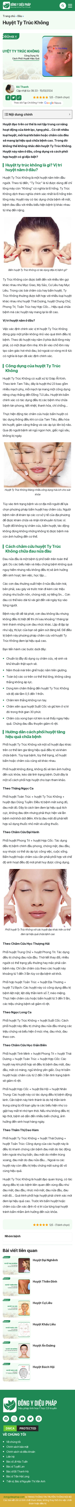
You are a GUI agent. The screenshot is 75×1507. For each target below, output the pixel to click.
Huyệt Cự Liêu (42, 1303)
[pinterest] (38, 1419)
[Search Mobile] (63, 5)
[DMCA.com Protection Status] (21, 1428)
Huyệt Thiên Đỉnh (45, 1281)
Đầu (19, 16)
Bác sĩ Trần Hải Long (17, 1476)
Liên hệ (10, 1456)
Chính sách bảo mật (17, 1446)
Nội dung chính (20, 114)
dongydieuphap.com (14, 1496)
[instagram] (14, 1419)
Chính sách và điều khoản (20, 1451)
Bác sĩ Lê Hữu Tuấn (17, 1461)
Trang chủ (9, 16)
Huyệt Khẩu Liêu (44, 1324)
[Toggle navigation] (70, 5)
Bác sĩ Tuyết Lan (15, 1466)
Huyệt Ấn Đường (44, 1345)
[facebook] (6, 1419)
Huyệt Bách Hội (43, 1367)
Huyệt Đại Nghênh (45, 1260)
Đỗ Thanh (22, 86)
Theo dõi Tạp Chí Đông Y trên (29, 102)
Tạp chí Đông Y (37, 5)
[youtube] (22, 1419)
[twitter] (30, 1419)
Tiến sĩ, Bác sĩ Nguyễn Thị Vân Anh (25, 1481)
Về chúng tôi (13, 1441)
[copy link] (18, 97)
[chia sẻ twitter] (13, 97)
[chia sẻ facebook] (8, 97)
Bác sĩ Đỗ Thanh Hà (17, 1471)
